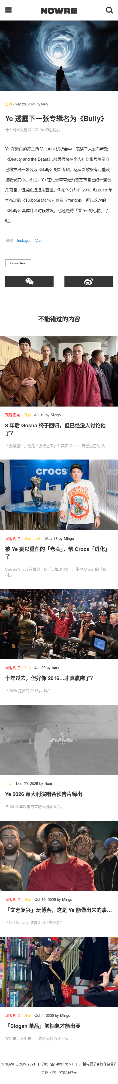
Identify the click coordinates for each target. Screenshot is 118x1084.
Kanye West (18, 263)
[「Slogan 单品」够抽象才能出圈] (59, 972)
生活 (8, 103)
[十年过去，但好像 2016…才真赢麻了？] (59, 624)
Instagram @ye (29, 240)
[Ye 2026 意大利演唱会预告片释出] (59, 740)
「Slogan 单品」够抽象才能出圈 (42, 1026)
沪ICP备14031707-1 (58, 1063)
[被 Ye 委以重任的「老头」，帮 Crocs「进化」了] (59, 495)
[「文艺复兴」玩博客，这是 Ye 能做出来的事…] (59, 856)
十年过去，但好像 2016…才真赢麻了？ (50, 678)
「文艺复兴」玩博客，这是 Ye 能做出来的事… (58, 910)
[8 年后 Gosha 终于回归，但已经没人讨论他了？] (59, 371)
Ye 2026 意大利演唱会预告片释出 (43, 794)
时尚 (27, 414)
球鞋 (38, 538)
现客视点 (12, 414)
